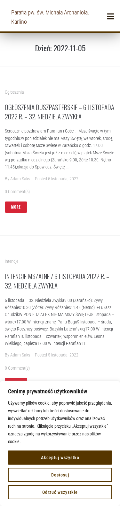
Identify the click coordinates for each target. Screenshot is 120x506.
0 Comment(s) (17, 191)
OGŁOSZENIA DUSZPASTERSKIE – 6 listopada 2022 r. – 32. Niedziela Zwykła (59, 111)
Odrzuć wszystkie (60, 492)
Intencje (11, 261)
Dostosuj (60, 474)
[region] (60, 443)
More (16, 207)
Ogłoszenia (14, 92)
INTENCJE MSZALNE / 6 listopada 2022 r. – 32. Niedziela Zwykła (57, 280)
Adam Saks (20, 178)
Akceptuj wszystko (60, 457)
